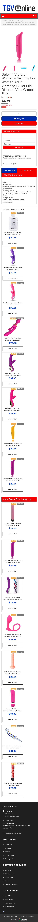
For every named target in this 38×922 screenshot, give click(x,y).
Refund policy (9, 877)
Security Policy (9, 859)
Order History (9, 899)
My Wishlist (8, 896)
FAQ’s (6, 881)
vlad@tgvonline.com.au (13, 833)
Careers (7, 851)
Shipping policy (10, 874)
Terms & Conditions (11, 884)
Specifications (26, 171)
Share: (4, 97)
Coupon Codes (9, 906)
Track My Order (10, 903)
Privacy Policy (9, 855)
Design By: (14, 919)
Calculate (20, 148)
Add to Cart (12, 243)
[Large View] (4, 68)
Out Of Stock (12, 278)
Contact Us (8, 844)
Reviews (8, 175)
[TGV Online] (19, 8)
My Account (8, 870)
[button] (19, 123)
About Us (8, 848)
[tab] (9, 170)
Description (9, 170)
